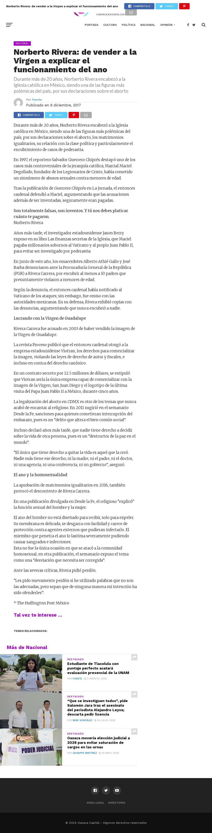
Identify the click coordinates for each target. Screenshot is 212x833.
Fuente (37, 99)
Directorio (116, 802)
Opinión (166, 24)
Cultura (110, 24)
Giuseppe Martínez (85, 753)
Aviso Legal (95, 802)
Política (128, 24)
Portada (91, 24)
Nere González (82, 720)
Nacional (147, 24)
